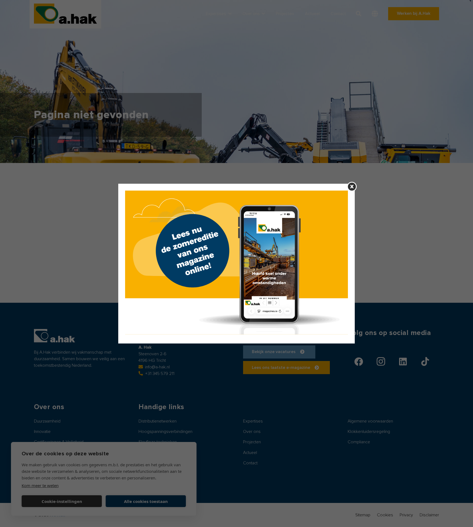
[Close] (352, 186)
